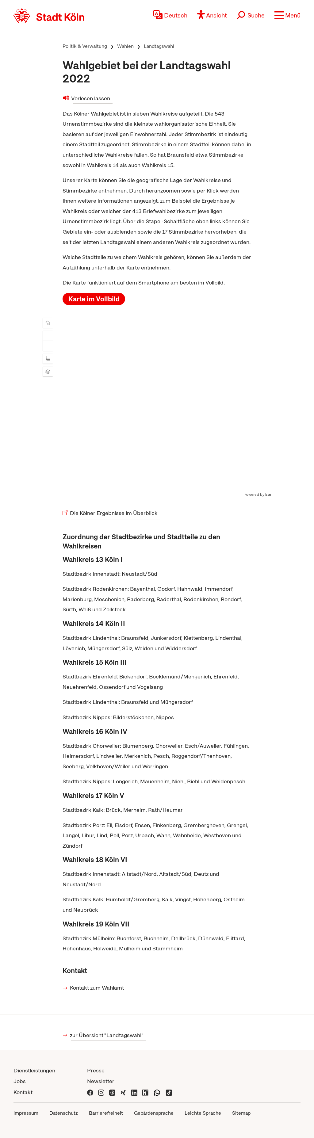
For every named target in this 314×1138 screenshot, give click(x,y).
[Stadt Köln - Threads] (112, 1092)
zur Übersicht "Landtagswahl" (107, 1035)
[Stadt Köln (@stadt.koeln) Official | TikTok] (169, 1092)
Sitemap (241, 1113)
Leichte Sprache (203, 1113)
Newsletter (100, 1081)
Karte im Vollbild (94, 299)
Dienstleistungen (34, 1070)
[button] (287, 15)
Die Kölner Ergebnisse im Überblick (114, 513)
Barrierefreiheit (106, 1113)
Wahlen (125, 46)
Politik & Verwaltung (85, 46)
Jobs (19, 1081)
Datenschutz (63, 1113)
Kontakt (23, 1092)
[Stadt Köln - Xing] (123, 1092)
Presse (96, 1070)
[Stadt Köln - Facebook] (90, 1092)
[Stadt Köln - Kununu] (145, 1092)
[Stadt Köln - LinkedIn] (134, 1092)
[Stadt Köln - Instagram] (101, 1092)
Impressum (25, 1113)
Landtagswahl (159, 46)
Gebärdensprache (154, 1113)
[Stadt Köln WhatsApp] (157, 1092)
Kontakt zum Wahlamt (97, 987)
